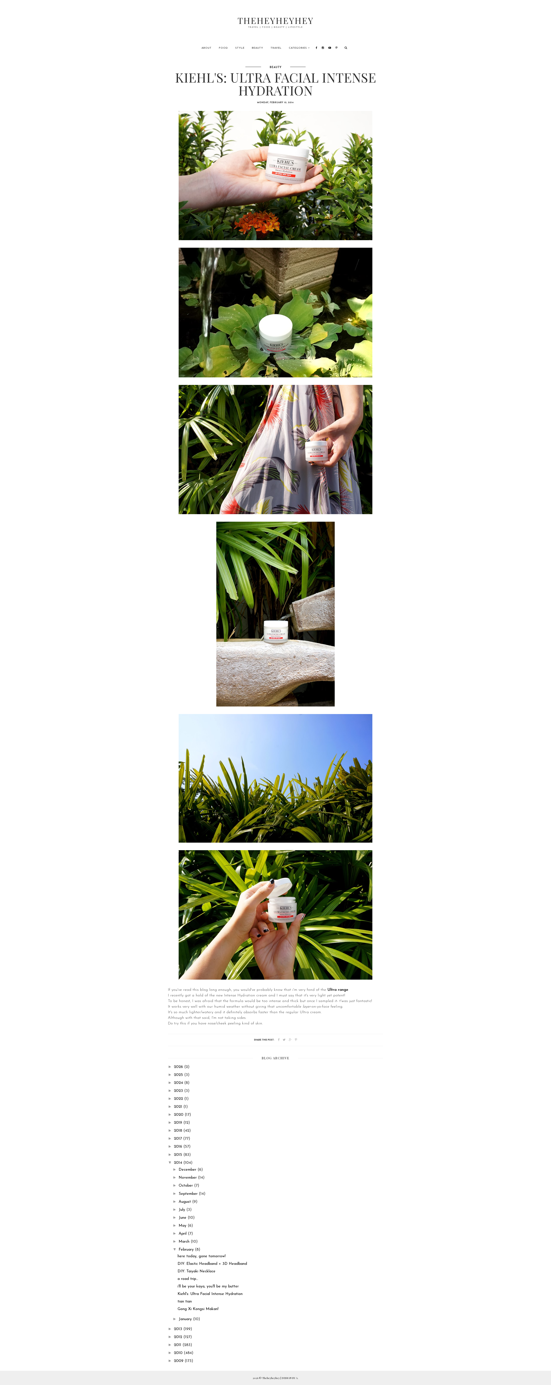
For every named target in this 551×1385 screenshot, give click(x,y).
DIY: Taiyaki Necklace (196, 1271)
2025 (179, 1075)
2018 (178, 1131)
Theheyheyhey (276, 20)
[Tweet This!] (284, 1040)
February (187, 1250)
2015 (178, 1155)
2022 (179, 1099)
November (188, 1178)
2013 (178, 1329)
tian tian (185, 1302)
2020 (179, 1115)
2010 (179, 1353)
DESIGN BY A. (290, 1378)
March (185, 1242)
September (189, 1194)
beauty (276, 67)
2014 (178, 1163)
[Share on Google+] (290, 1040)
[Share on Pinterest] (296, 1040)
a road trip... (188, 1279)
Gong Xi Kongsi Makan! (198, 1309)
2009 (179, 1361)
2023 (179, 1091)
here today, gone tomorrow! (202, 1256)
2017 (178, 1139)
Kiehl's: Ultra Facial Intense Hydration (210, 1294)
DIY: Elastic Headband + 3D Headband (212, 1264)
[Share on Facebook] (279, 1040)
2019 (178, 1123)
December (188, 1170)
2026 (179, 1067)
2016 (178, 1147)
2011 (178, 1345)
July (182, 1210)
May (183, 1226)
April (183, 1234)
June (183, 1218)
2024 (179, 1083)
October (186, 1186)
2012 (178, 1337)
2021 (178, 1107)
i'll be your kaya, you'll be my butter (208, 1287)
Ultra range (337, 990)
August (185, 1202)
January (186, 1319)
